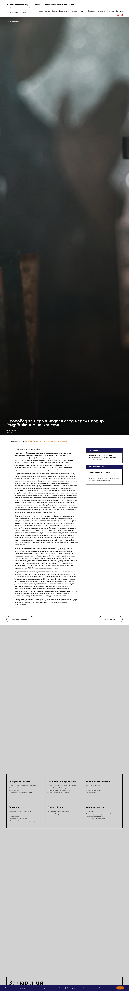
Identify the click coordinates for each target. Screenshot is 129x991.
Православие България (93, 788)
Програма (110, 11)
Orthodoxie (89, 811)
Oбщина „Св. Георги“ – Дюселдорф (58, 788)
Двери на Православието (93, 786)
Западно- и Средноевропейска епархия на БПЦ (23, 786)
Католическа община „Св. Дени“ (18, 818)
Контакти (119, 11)
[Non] (126, 988)
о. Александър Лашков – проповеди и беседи (22, 821)
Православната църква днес (94, 816)
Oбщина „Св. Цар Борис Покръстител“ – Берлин (61, 786)
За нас (47, 11)
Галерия (100, 11)
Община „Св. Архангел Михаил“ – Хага (59, 790)
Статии (54, 11)
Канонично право (14, 816)
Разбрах (120, 988)
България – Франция (53, 814)
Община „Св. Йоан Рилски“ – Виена (58, 793)
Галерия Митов (13, 814)
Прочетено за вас (12, 21)
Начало (40, 11)
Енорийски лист (64, 11)
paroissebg (12, 431)
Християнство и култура (93, 790)
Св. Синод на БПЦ (14, 790)
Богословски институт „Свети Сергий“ (20, 811)
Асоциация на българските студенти (58, 811)
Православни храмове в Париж (95, 818)
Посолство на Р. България (17, 788)
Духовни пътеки (77, 11)
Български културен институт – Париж (20, 793)
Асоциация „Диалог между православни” (98, 814)
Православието (91, 793)
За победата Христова (99, 472)
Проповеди (91, 11)
